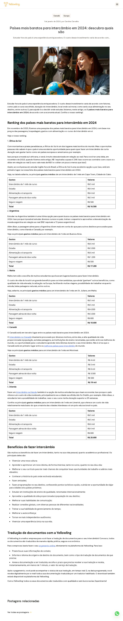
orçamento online (47, 545)
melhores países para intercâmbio (59, 346)
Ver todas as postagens (18, 612)
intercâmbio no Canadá (20, 337)
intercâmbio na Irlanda (26, 392)
